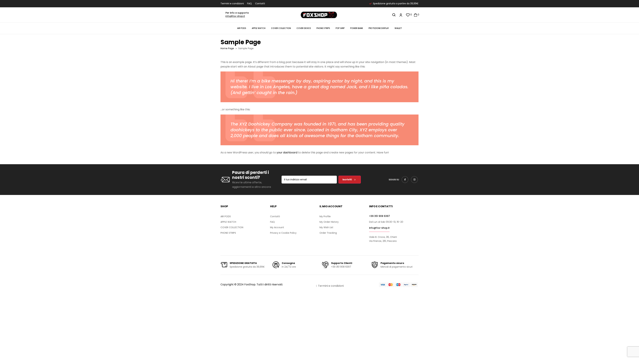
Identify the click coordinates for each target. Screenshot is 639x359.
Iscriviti (347, 179)
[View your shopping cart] (415, 15)
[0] (408, 15)
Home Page (227, 48)
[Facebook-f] (405, 179)
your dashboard (287, 152)
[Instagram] (414, 179)
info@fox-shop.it (235, 16)
